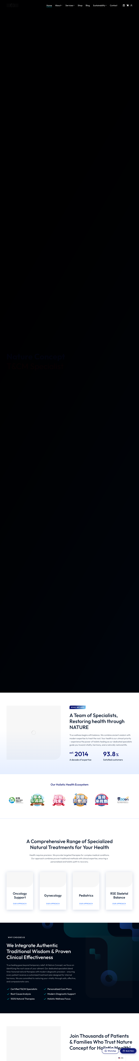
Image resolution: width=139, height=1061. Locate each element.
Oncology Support (20, 895)
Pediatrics (86, 895)
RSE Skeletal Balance (119, 895)
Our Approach (20, 904)
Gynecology (53, 895)
